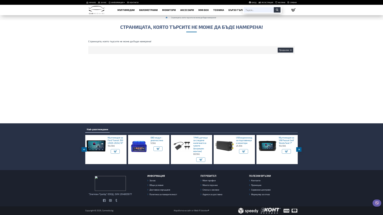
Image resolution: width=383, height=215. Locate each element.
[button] (84, 149)
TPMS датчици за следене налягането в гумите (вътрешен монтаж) (200, 144)
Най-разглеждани (97, 129)
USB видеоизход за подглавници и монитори (244, 140)
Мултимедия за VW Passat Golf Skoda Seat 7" (286, 140)
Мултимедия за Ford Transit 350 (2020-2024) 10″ (115, 140)
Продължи (284, 50)
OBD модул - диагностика (157, 139)
